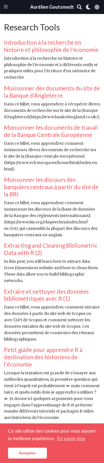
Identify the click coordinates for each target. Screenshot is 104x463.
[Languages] (97, 7)
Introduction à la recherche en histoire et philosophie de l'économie (51, 46)
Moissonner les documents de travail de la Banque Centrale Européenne (51, 131)
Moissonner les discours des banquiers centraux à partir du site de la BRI (51, 186)
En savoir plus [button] (71, 438)
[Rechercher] (79, 7)
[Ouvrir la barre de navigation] (6, 7)
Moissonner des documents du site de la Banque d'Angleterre (52, 92)
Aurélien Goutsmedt (52, 7)
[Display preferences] (88, 7)
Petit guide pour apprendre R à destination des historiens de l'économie (43, 357)
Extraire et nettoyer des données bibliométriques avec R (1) (46, 295)
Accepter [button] (27, 453)
